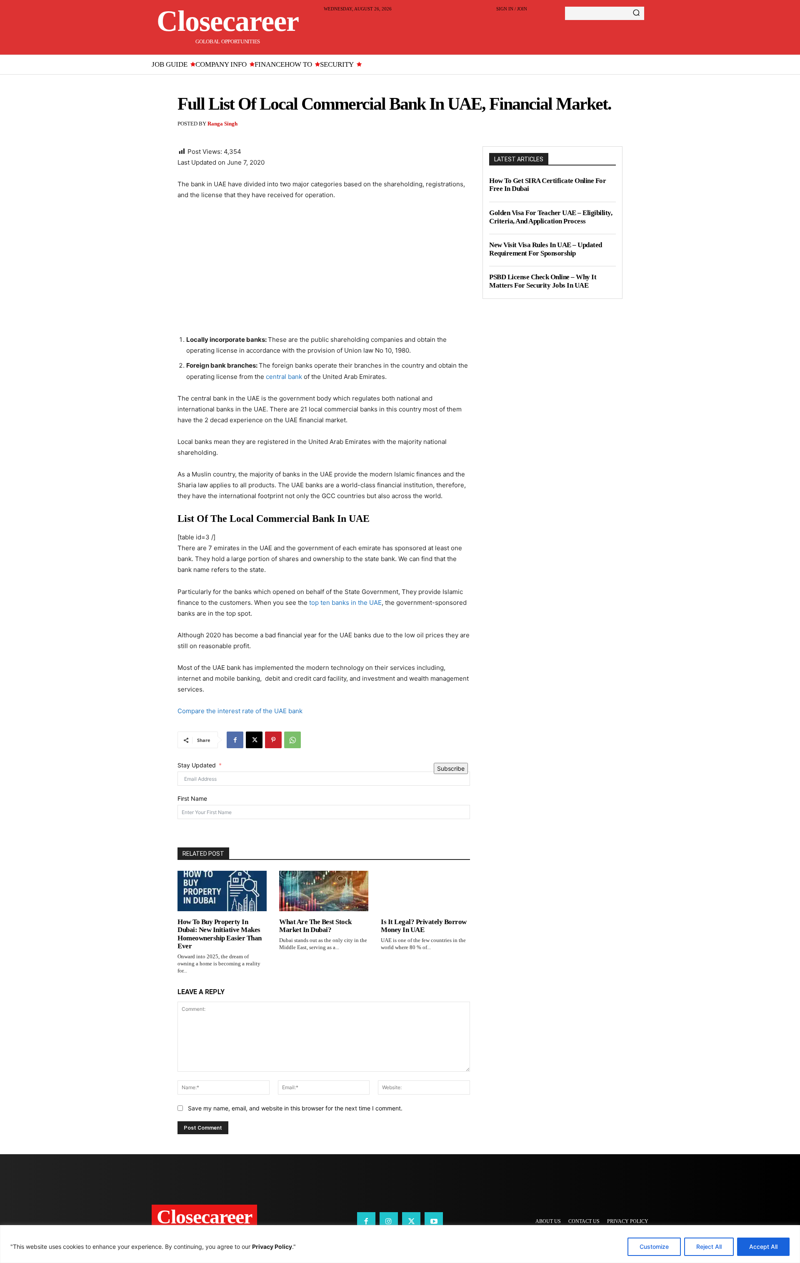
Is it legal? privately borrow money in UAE (424, 926)
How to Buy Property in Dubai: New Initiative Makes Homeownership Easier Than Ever (220, 934)
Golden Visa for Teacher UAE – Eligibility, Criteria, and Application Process (550, 217)
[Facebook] (235, 740)
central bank (284, 377)
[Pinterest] (273, 740)
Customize (654, 1246)
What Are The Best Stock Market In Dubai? (315, 926)
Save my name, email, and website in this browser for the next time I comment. (295, 1108)
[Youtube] (434, 1221)
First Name (192, 798)
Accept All (763, 1246)
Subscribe (451, 768)
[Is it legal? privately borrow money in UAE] (425, 891)
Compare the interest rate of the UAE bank (241, 711)
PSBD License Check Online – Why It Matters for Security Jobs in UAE (542, 281)
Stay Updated (197, 765)
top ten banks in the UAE (345, 602)
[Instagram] (389, 1221)
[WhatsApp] (292, 740)
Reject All (709, 1246)
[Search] (636, 13)
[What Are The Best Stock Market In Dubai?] (323, 891)
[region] (400, 1244)
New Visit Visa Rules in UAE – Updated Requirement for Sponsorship (545, 249)
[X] (254, 740)
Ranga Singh (223, 123)
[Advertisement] (324, 269)
